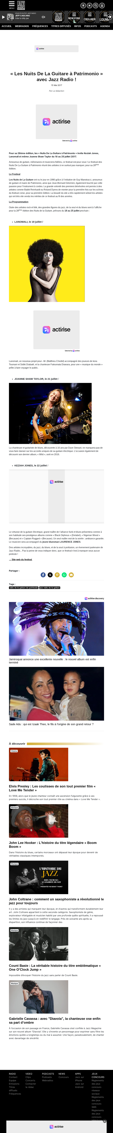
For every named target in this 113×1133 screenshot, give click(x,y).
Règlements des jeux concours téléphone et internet (98, 1117)
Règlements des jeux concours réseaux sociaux (98, 1087)
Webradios (22, 26)
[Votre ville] (83, 5)
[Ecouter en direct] (89, 5)
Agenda (105, 26)
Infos (77, 26)
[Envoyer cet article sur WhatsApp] (63, 576)
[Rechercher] (95, 5)
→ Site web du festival (20, 559)
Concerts (30, 1080)
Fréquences (40, 26)
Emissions (14, 1083)
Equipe (12, 1080)
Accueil (7, 26)
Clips (28, 1077)
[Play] (4, 17)
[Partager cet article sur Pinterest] (56, 576)
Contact (13, 1077)
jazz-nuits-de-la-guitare (50, 588)
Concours (64, 1077)
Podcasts (90, 26)
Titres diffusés (61, 26)
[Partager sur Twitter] (49, 576)
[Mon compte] (102, 5)
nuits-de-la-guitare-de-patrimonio (24, 588)
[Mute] (43, 17)
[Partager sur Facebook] (42, 576)
